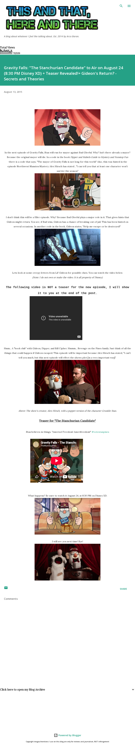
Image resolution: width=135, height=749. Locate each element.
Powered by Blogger (69, 735)
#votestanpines (100, 431)
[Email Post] (6, 588)
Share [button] (123, 588)
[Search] (121, 6)
